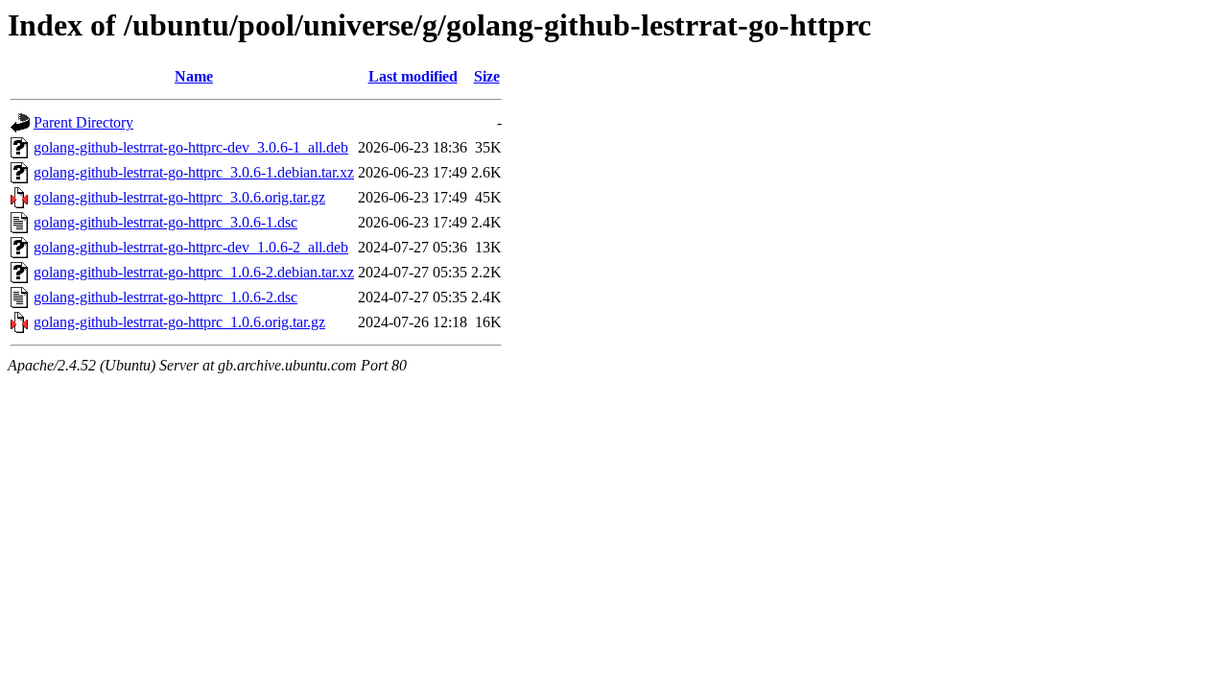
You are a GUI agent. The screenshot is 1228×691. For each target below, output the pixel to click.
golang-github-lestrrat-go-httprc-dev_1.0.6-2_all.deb (191, 247)
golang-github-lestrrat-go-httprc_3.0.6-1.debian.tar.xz (194, 172)
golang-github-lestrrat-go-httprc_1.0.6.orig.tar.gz (179, 322)
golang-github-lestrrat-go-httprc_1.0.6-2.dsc (165, 297)
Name (194, 76)
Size (487, 76)
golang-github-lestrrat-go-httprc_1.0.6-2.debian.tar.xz (194, 272)
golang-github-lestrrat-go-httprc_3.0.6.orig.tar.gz (179, 197)
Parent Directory (83, 122)
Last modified (413, 76)
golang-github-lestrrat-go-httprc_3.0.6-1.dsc (165, 222)
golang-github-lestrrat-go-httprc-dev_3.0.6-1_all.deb (191, 147)
